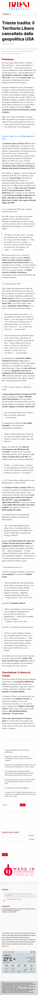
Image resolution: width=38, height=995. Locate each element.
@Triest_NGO (13, 899)
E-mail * (32, 839)
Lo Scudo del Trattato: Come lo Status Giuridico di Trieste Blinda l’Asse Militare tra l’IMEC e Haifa (20, 781)
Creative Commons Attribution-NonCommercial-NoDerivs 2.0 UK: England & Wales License (17, 990)
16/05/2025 (8, 44)
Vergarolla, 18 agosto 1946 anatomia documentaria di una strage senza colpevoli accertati (19, 758)
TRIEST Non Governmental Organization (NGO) (17, 983)
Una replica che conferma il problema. (17, 788)
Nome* (31, 835)
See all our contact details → (10, 911)
